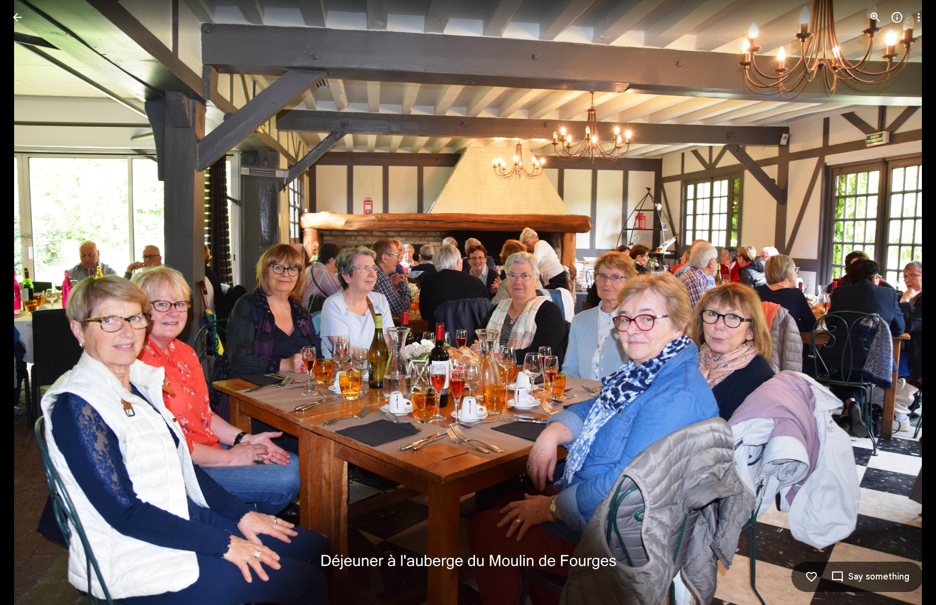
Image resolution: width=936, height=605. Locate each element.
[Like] (811, 576)
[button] (30, 303)
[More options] (918, 17)
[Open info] (897, 17)
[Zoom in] (875, 17)
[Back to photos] (17, 17)
